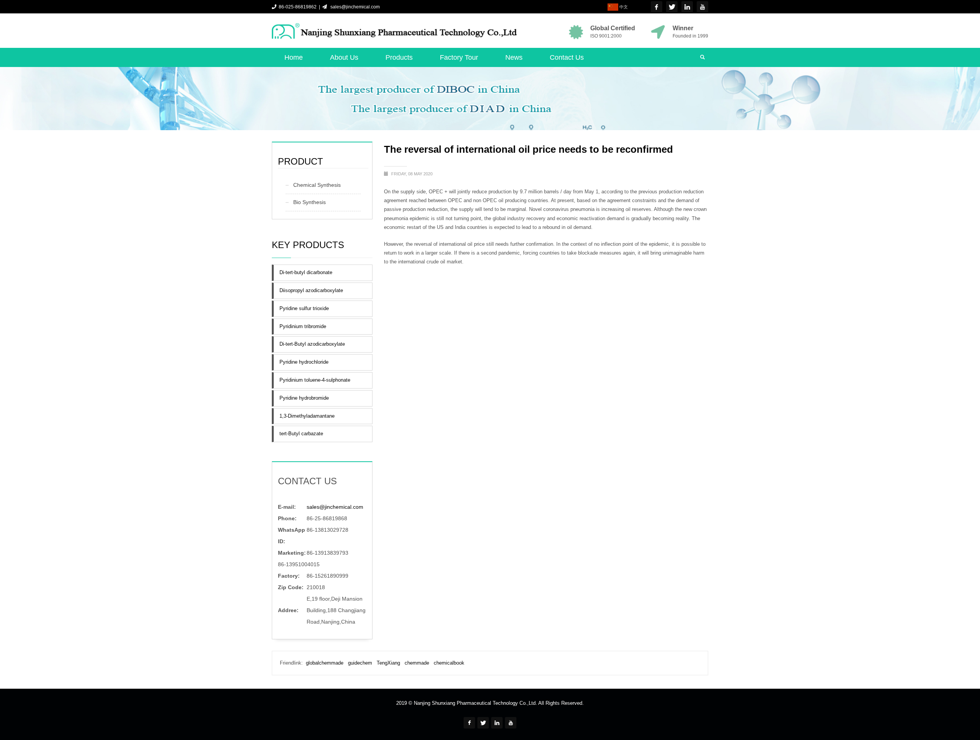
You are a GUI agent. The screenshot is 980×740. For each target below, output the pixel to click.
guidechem (360, 663)
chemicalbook (449, 663)
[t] (672, 7)
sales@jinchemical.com (354, 7)
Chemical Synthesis (317, 185)
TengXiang (388, 663)
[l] (687, 7)
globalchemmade (324, 663)
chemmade (417, 663)
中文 (623, 7)
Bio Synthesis (309, 202)
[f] (656, 7)
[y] (702, 7)
